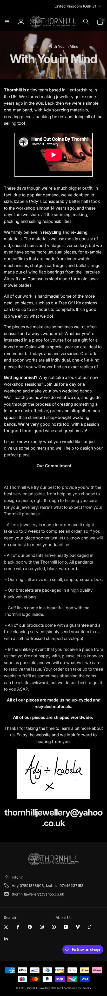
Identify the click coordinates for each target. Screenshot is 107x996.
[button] (7, 21)
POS (53, 988)
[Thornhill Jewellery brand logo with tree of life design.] (53, 864)
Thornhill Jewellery (38, 988)
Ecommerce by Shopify (76, 988)
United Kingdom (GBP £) (75, 6)
